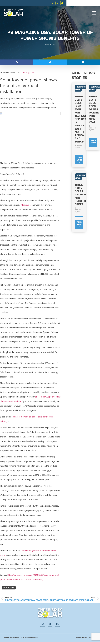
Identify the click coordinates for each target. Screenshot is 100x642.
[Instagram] (52, 3)
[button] (16, 62)
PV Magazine (28, 72)
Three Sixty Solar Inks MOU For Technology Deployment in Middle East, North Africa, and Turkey (83, 119)
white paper (26, 205)
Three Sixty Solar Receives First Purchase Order (81, 194)
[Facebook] (62, 3)
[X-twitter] (57, 3)
